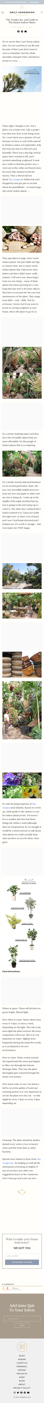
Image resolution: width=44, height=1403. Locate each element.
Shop (22, 1377)
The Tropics (15, 179)
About (22, 1384)
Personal (22, 1366)
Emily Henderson (18, 27)
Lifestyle (22, 1363)
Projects (22, 1373)
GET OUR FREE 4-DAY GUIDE (22, 1262)
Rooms (22, 1370)
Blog (22, 1356)
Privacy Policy (22, 1388)
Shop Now (34, 2)
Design (22, 1359)
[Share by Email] (25, 31)
